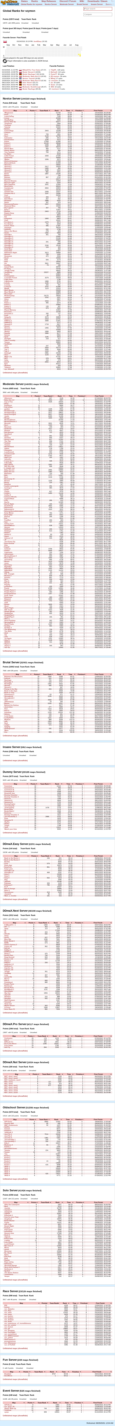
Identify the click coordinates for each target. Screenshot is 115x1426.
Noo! (6, 425)
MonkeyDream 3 (10, 556)
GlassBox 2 (8, 236)
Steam (104, 1)
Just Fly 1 (8, 1134)
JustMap (7, 973)
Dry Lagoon (8, 208)
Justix (6, 416)
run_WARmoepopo (11, 1336)
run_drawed (8, 1320)
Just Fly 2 (8, 1136)
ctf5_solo (8, 1224)
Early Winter (9, 513)
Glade (6, 233)
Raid (6, 1258)
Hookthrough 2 (10, 412)
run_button (8, 1316)
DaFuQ (7, 948)
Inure (6, 114)
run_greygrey (9, 1330)
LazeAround (9, 452)
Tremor (7, 1152)
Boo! (6, 477)
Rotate (6, 604)
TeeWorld (8, 344)
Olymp (6, 572)
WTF (6, 358)
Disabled (7, 1374)
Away (6, 936)
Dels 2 (6, 1040)
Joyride (7, 1208)
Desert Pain (8, 955)
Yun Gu (7, 647)
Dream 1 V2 (8, 959)
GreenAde (8, 251)
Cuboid (7, 197)
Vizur (6, 355)
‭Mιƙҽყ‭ (53, 78)
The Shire (8, 631)
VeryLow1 (8, 1004)
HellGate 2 (8, 966)
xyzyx (6, 1412)
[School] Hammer (11, 161)
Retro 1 (7, 890)
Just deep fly (9, 806)
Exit (5, 518)
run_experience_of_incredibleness (17, 1323)
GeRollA (7, 229)
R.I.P (6, 887)
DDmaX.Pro (26, 70)
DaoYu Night (9, 504)
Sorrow (7, 335)
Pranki (6, 588)
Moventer (8, 1251)
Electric (7, 211)
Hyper (6, 536)
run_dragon (8, 1318)
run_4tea (7, 1311)
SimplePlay (8, 613)
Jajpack (7, 1237)
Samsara (7, 798)
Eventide (7, 215)
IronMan (7, 265)
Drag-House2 (9, 957)
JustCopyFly (9, 807)
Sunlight (7, 338)
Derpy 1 (7, 953)
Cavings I (8, 488)
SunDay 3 (8, 628)
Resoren (7, 601)
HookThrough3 (10, 414)
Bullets (7, 129)
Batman (7, 177)
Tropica (7, 445)
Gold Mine (8, 249)
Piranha (7, 577)
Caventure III (9, 790)
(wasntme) (8, 157)
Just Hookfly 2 (9, 1141)
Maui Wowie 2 (9, 292)
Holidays (7, 531)
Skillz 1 (7, 1166)
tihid (6, 633)
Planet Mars (8, 148)
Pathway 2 (8, 885)
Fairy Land (8, 869)
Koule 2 (7, 1157)
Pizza (6, 579)
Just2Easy (37, 41)
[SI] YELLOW (9, 466)
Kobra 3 (7, 145)
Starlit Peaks (9, 624)
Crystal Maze (9, 498)
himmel (7, 1129)
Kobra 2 (7, 143)
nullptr (6, 725)
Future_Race (9, 226)
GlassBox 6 (8, 243)
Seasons (7, 319)
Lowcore (7, 286)
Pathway (7, 883)
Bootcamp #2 (9, 479)
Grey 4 (6, 878)
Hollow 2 (7, 534)
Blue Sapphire (9, 184)
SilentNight (8, 991)
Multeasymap (9, 295)
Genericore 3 (9, 694)
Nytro (6, 1255)
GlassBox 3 (8, 238)
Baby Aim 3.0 (36, 80)
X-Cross (7, 1007)
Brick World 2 (9, 941)
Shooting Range (10, 1265)
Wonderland (9, 446)
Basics (7, 175)
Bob (6, 475)
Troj (5, 1154)
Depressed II (9, 509)
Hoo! (6, 136)
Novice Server (51, 4)
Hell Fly (7, 1047)
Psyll (6, 315)
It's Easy (7, 269)
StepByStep (8, 120)
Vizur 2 (7, 640)
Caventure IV (9, 791)
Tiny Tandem (9, 152)
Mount (6, 561)
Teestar (7, 1150)
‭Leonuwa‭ (54, 80)
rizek (6, 602)
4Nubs (6, 159)
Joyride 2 (7, 1210)
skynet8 (7, 995)
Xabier (6, 448)
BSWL (6, 943)
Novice (25, 78)
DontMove (8, 1376)
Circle (6, 489)
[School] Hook (9, 163)
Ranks (34, 1)
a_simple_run (9, 468)
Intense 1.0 (8, 538)
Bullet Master (9, 1221)
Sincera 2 (7, 330)
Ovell (6, 301)
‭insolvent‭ (55, 89)
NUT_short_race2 (11, 1087)
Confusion (8, 1038)
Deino (6, 202)
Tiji (5, 635)
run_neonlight (9, 1332)
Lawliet (7, 1240)
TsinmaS (7, 1002)
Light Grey (8, 279)
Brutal (25, 72)
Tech (6, 827)
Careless (7, 190)
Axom (6, 937)
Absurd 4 (7, 170)
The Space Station (11, 1273)
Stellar (6, 824)
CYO (6, 500)
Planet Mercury (10, 310)
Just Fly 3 (8, 1138)
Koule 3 (7, 1159)
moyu (6, 563)
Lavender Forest (10, 278)
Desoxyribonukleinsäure (13, 511)
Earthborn (8, 405)
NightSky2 (8, 568)
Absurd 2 (7, 166)
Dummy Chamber (10, 795)
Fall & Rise (8, 407)
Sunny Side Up (10, 122)
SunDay (7, 626)
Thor (6, 346)
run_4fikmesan (10, 1343)
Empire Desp (9, 213)
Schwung (8, 1264)
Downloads (93, 1)
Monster (7, 423)
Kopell (6, 547)
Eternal (7, 516)
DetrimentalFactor (11, 204)
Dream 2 (7, 961)
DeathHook (8, 506)
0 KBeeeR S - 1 (10, 925)
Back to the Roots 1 (12, 858)
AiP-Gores (8, 1121)
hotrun (7, 1307)
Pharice (7, 430)
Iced (6, 261)
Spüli (6, 337)
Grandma (7, 712)
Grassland (8, 1231)
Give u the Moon (10, 231)
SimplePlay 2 (9, 615)
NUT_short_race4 (11, 1091)
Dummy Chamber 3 (11, 815)
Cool (6, 195)
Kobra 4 (7, 147)
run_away (8, 1314)
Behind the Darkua (11, 705)
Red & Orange (9, 888)
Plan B (6, 583)
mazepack (8, 1212)
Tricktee (7, 443)
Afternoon (8, 398)
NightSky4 (8, 570)
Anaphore (8, 1219)
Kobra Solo (8, 1238)
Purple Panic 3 (9, 590)
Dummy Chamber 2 (11, 797)
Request (7, 599)
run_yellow (8, 1337)
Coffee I (7, 493)
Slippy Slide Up (10, 1408)
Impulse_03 (8, 970)
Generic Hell (9, 1123)
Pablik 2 (7, 1147)
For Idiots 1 (8, 222)
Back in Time (9, 693)
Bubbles (7, 484)
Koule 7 (7, 1165)
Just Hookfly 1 (9, 1139)
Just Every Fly (9, 541)
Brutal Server (82, 4)
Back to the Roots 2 (12, 860)
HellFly (7, 1127)
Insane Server (97, 4)
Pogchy (7, 585)
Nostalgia (8, 684)
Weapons (8, 455)
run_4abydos (9, 1309)
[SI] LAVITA (8, 464)
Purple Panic (9, 984)
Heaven (7, 527)
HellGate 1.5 (9, 964)
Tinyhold (7, 1410)
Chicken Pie (8, 191)
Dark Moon (8, 199)
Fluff (6, 220)
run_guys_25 (9, 1407)
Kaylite (7, 274)
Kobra (6, 141)
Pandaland (8, 982)
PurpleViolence (10, 593)
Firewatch (8, 218)
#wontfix (7, 459)
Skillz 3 (7, 1170)
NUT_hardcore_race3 (12, 1080)
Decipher (7, 200)
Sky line (7, 993)
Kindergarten (9, 276)
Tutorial (32, 78)
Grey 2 (6, 874)
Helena (7, 714)
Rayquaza (8, 597)
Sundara (7, 438)
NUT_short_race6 (11, 1078)
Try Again (8, 638)
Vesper (7, 1276)
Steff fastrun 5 (9, 1339)
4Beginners (8, 113)
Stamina (7, 996)
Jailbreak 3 (8, 1132)
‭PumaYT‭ (54, 74)
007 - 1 (6, 927)
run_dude (8, 1321)
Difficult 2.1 (8, 1042)
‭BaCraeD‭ (54, 72)
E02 (5, 1305)
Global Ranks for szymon (31, 4)
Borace (7, 481)
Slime (6, 436)
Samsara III (8, 802)
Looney (7, 285)
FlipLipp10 (8, 1229)
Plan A (6, 581)
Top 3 (6, 351)
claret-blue (8, 707)
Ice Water (7, 154)
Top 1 (6, 349)
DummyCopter (9, 804)
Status (24, 1)
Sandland (8, 434)
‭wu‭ (52, 82)
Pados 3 (7, 306)
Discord (64, 1)
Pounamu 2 (8, 313)
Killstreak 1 (8, 1215)
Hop (6, 879)
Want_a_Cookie (10, 896)
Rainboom (8, 986)
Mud (6, 1206)
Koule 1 (7, 1156)
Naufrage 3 (32, 74)
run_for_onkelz (10, 1325)
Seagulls (7, 317)
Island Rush (9, 267)
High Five (8, 457)
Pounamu (8, 312)
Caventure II (9, 788)
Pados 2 (7, 304)
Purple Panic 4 (9, 592)
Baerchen (8, 473)
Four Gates (36, 70)
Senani (7, 326)
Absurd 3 (7, 168)
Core (6, 863)
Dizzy (6, 403)
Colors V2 (8, 946)
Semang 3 (8, 324)
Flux (6, 709)
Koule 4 (7, 1161)
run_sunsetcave (10, 1334)
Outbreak (7, 429)
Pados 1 (7, 303)
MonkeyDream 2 (10, 421)
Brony (6, 482)
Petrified (7, 308)
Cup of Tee (8, 402)
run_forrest (8, 1327)
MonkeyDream (9, 420)
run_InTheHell (9, 1345)
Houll (6, 258)
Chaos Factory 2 (10, 944)
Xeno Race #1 (9, 1009)
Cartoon (7, 132)
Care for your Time (11, 1217)
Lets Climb (8, 1242)
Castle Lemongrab (11, 486)
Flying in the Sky (10, 689)
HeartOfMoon (9, 525)
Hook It (29, 82)
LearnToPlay (9, 116)
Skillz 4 (7, 1172)
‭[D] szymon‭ (55, 76)
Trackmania (8, 1274)
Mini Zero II (8, 1246)
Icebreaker (8, 138)
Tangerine (8, 123)
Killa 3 (6, 1143)
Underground (9, 728)
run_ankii (8, 1312)
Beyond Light (9, 183)
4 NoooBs (8, 463)
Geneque (7, 227)
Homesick (8, 256)
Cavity (6, 1222)
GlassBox (8, 235)
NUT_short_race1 (11, 1085)
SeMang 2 (8, 322)
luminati (7, 549)
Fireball (7, 1228)
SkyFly (7, 822)
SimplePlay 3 (9, 617)
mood (6, 1249)
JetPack (7, 881)
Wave (6, 730)
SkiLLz (7, 619)
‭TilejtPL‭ (53, 70)
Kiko (6, 545)
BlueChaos (8, 186)
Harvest (7, 254)
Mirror (6, 1247)
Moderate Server (67, 4)
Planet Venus (9, 150)
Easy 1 (6, 209)
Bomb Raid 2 (9, 811)
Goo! (6, 134)
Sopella (7, 333)
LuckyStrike (8, 718)
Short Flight (8, 608)
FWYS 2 (7, 962)
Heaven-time (9, 1233)
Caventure (8, 786)
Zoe (5, 732)
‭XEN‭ (52, 87)
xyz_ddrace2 (9, 369)
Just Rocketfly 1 (10, 816)
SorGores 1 (8, 1269)
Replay (7, 1260)
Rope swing (8, 1262)
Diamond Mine (9, 206)
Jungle (7, 971)
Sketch (7, 331)
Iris (5, 263)
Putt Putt (7, 1256)
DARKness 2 (9, 952)
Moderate (26, 76)
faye (6, 522)
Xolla (6, 360)
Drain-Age (8, 865)
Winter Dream (9, 1005)
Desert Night (9, 1226)
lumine (7, 550)
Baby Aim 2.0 (36, 76)
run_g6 (7, 1329)
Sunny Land (9, 439)
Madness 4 (8, 1145)
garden (7, 409)
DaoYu (6, 502)
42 (5, 930)
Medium (7, 719)
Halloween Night (10, 252)
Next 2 (6, 979)
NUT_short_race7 (11, 1076)
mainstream (8, 554)
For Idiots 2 (8, 224)
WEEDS (7, 642)
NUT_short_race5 (11, 1092)
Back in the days (10, 691)
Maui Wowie (9, 290)
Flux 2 (6, 710)
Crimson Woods (10, 497)
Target (6, 825)
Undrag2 (7, 353)
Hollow (7, 533)
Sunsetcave (8, 892)
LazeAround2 (9, 454)
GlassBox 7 (8, 245)
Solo (24, 82)
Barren (6, 703)
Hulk (6, 260)
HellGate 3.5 (9, 529)
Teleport (7, 367)
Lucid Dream (9, 1244)
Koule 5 (7, 1163)
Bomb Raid (8, 809)
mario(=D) (8, 977)
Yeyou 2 (7, 645)
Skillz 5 (7, 1173)
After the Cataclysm (11, 1204)
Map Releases (49, 1)
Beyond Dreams (10, 181)
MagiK (6, 288)
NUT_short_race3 (11, 1089)
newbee (7, 297)
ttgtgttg (7, 727)
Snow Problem (9, 620)
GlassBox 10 (9, 871)
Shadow (7, 365)
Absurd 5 (7, 172)
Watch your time (10, 829)
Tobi (6, 636)
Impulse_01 (8, 968)
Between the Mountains (13, 676)
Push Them (8, 595)
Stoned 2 (31, 72)
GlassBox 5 (8, 242)
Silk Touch (8, 610)
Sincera (7, 328)
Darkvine (7, 813)
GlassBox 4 (8, 240)
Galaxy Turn (9, 524)
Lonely (7, 283)
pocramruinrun (10, 1341)
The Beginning (10, 629)
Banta (6, 174)
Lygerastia (8, 552)
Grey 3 (6, 876)
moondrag (8, 559)
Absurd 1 (7, 165)
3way (6, 928)
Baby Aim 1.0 (9, 400)
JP (5, 540)
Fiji (5, 217)
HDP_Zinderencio (11, 1125)
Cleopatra (8, 450)
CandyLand (8, 188)
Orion (6, 299)
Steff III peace (9, 1000)
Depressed (8, 507)
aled (6, 700)
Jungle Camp (9, 270)
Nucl (6, 723)
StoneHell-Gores (10, 1148)
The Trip (7, 441)
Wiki (82, 1)
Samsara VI (8, 820)
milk (6, 721)
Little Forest (9, 156)
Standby (7, 998)
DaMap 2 (7, 950)
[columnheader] (15, 110)
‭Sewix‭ (53, 85)
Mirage (7, 418)
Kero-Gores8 (9, 543)
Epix (6, 364)
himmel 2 (7, 1130)
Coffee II (7, 495)
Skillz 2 (7, 1168)
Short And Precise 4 (11, 1267)
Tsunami (7, 125)
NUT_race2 (8, 1083)
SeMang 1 (8, 321)
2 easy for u (8, 461)
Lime (6, 975)
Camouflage (9, 131)
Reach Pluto (9, 987)
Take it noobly (9, 340)
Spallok (7, 1271)
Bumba (7, 862)
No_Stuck (8, 1253)
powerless (8, 586)
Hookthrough (36, 87)
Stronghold (8, 696)
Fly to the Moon (10, 1044)
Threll (6, 347)
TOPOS (7, 1213)
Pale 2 (6, 980)
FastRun (7, 520)
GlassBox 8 (8, 247)
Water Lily (8, 356)
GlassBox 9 (8, 872)
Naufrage (31, 89)
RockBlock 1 (9, 989)
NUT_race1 (8, 1082)
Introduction (9, 139)
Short (6, 606)
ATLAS (7, 934)
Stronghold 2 (9, 698)
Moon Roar (8, 558)
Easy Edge (8, 515)
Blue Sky (7, 939)
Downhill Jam (9, 793)
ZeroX (6, 362)
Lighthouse (8, 281)
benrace (7, 179)
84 (5, 932)
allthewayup (9, 701)
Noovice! (7, 427)
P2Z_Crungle (9, 574)
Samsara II (8, 800)
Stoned (7, 685)
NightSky (7, 567)
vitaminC (7, 894)
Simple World (9, 611)
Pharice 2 (7, 576)
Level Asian (8, 716)
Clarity (6, 491)
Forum (72, 1)
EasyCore (8, 867)
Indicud (7, 678)
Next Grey (8, 565)
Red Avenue (8, 432)
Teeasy (7, 342)
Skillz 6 (7, 1175)
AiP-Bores (8, 1405)
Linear (6, 118)
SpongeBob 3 (9, 622)
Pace (6, 818)
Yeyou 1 (7, 644)
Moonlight (8, 294)
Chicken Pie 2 (9, 193)
